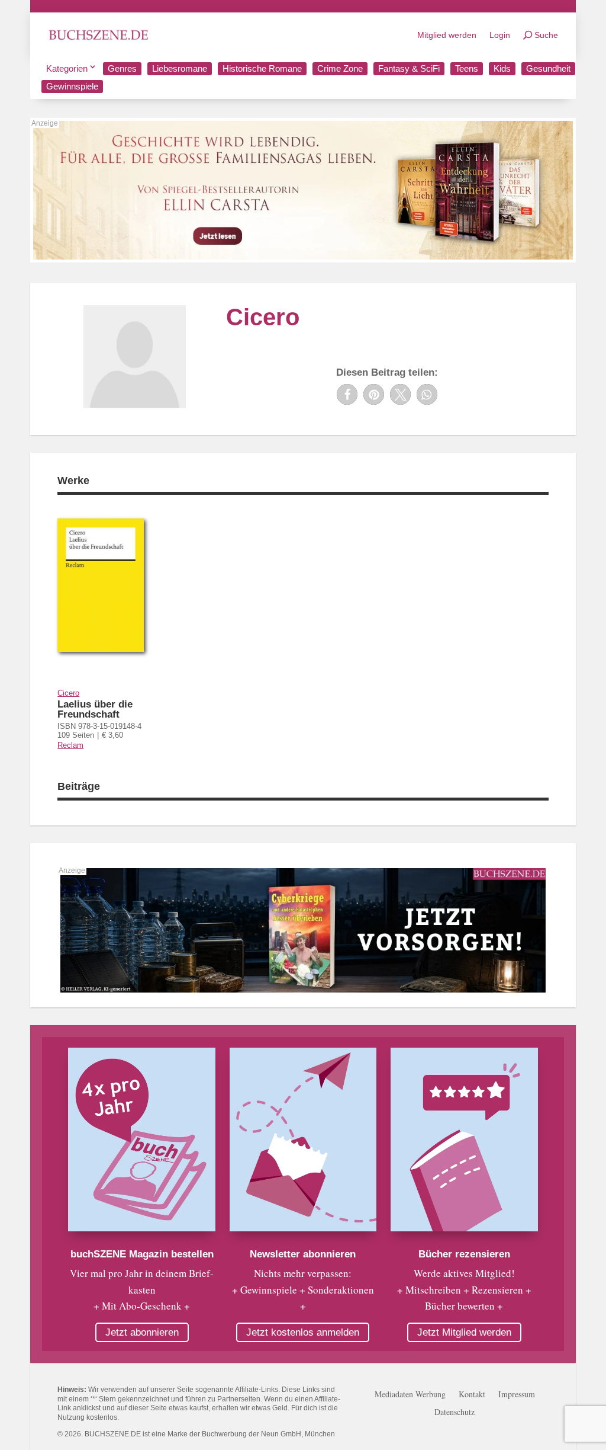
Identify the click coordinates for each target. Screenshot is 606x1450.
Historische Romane (262, 68)
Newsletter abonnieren (303, 1254)
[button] (347, 394)
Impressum (516, 1395)
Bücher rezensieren (464, 1254)
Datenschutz (454, 1412)
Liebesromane (179, 68)
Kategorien (67, 68)
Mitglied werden (446, 35)
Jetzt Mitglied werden (464, 1332)
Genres (122, 68)
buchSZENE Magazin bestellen (142, 1254)
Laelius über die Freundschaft (95, 709)
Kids (502, 68)
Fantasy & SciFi (409, 68)
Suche (546, 35)
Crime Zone (340, 68)
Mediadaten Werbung (410, 1395)
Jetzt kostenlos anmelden (302, 1332)
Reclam (70, 745)
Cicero (68, 693)
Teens (466, 68)
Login (499, 35)
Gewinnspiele (72, 86)
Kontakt (472, 1395)
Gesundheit (548, 68)
